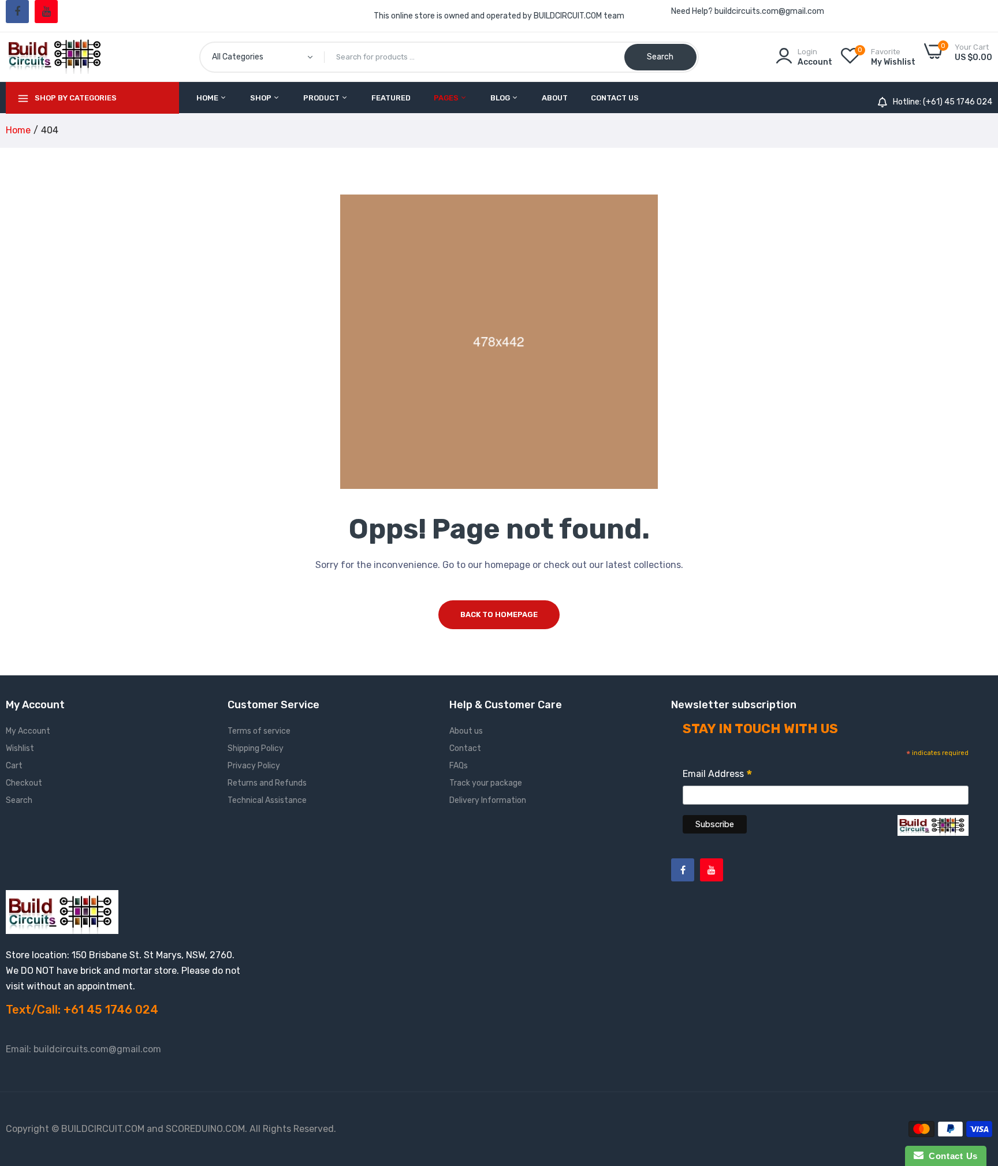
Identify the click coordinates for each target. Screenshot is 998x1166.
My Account (28, 731)
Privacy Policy (254, 766)
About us (466, 731)
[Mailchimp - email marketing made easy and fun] (933, 833)
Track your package (485, 783)
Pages (447, 98)
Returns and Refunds (267, 783)
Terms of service (259, 731)
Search (19, 800)
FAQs (458, 766)
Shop (261, 98)
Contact (465, 748)
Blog (501, 98)
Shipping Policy (256, 748)
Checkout (24, 783)
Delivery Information (487, 800)
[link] (974, 1082)
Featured (391, 98)
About (555, 98)
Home (208, 98)
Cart (14, 766)
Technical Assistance (267, 800)
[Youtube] (46, 11)
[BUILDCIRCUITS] (56, 57)
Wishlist (20, 748)
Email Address (718, 775)
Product (322, 98)
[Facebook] (17, 11)
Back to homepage (499, 614)
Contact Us (615, 98)
